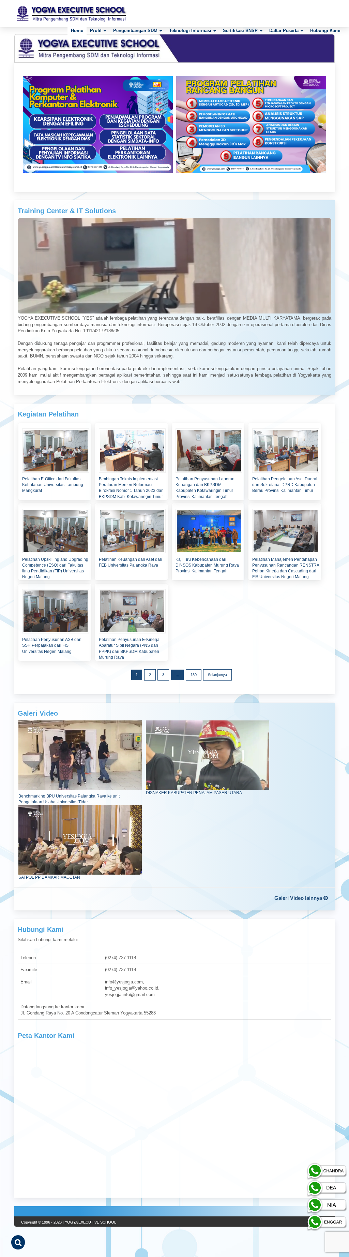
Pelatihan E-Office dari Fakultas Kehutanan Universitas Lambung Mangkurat (52, 485)
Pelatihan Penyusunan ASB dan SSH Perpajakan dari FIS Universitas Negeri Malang (51, 645)
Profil (96, 30)
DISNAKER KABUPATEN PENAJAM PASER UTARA (194, 792)
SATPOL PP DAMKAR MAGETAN (49, 877)
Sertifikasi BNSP (241, 30)
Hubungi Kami (325, 30)
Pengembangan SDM (136, 30)
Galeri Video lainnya (298, 898)
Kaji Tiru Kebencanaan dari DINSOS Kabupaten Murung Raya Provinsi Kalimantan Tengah (207, 565)
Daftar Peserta (284, 30)
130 (194, 675)
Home (77, 30)
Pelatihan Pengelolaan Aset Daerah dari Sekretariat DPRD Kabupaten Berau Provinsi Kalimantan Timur (285, 485)
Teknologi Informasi (191, 30)
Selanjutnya (217, 675)
